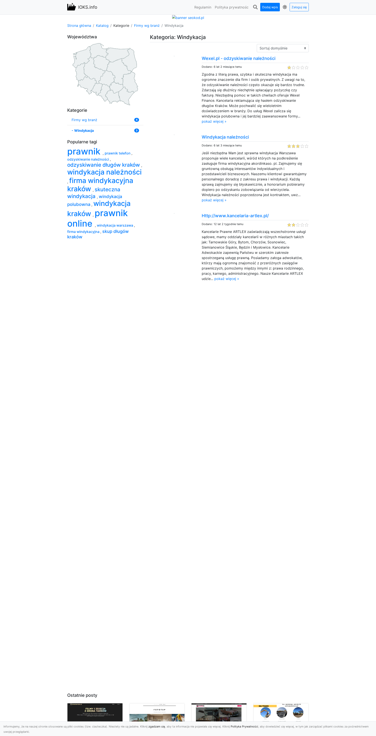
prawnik (85, 151)
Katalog (102, 25)
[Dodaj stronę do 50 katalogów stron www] (188, 17)
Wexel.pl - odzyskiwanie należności (238, 58)
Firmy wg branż (147, 25)
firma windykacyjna (83, 231)
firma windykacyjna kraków (100, 184)
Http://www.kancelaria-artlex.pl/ (235, 215)
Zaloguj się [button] (299, 7)
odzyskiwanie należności (88, 159)
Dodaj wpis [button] (270, 7)
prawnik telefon (118, 153)
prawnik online (97, 218)
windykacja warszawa (115, 225)
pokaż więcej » (214, 121)
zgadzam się (156, 726)
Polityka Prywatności (244, 726)
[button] (255, 7)
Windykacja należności (225, 137)
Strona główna (79, 25)
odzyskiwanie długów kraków (104, 165)
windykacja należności (104, 172)
